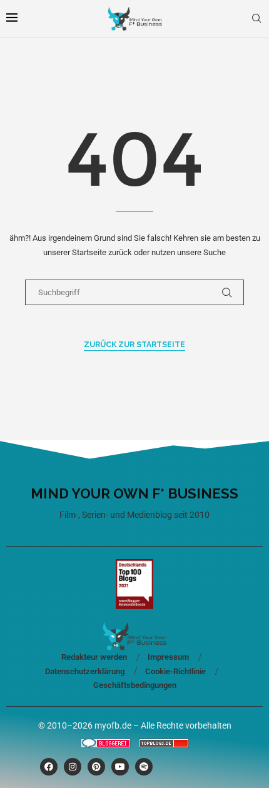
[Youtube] (120, 766)
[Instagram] (72, 766)
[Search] (256, 19)
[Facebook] (49, 766)
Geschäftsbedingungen (134, 685)
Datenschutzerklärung (84, 671)
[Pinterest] (96, 766)
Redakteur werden (94, 657)
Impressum (168, 657)
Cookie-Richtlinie (175, 671)
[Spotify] (144, 766)
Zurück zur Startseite (134, 344)
